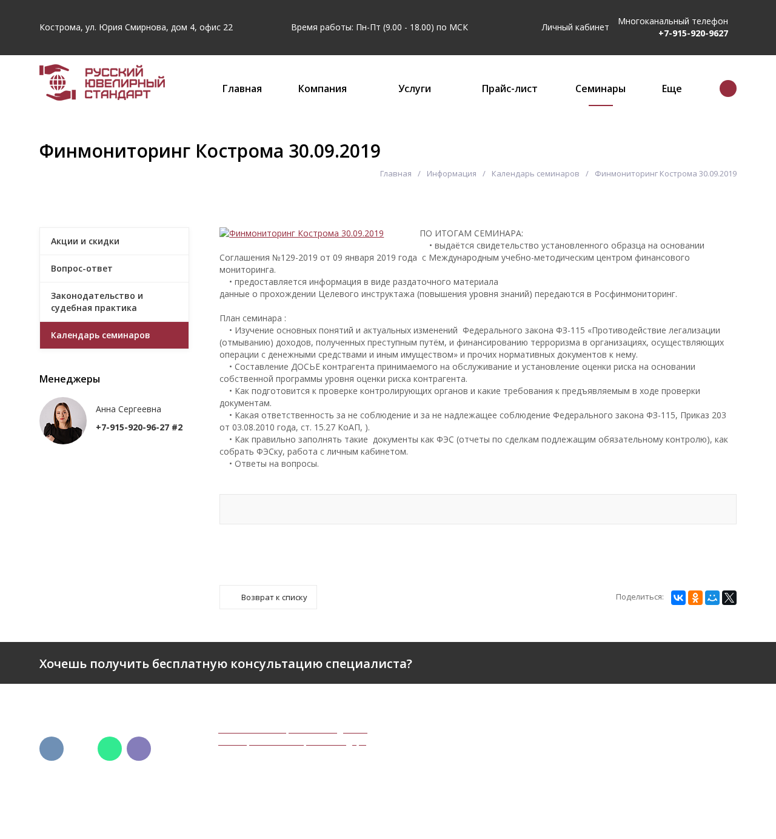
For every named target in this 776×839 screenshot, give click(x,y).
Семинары (600, 88)
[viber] (139, 749)
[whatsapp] (110, 749)
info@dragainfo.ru (626, 793)
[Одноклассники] (695, 597)
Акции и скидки (85, 241)
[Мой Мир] (712, 597)
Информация (452, 173)
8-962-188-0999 (622, 761)
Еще (672, 88)
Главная (242, 88)
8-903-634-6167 (622, 773)
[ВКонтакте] (678, 597)
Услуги (414, 88)
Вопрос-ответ (82, 268)
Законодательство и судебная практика (97, 301)
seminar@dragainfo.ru (634, 805)
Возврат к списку (274, 597)
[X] (729, 597)
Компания (322, 88)
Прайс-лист (510, 88)
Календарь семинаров (536, 173)
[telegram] (81, 749)
